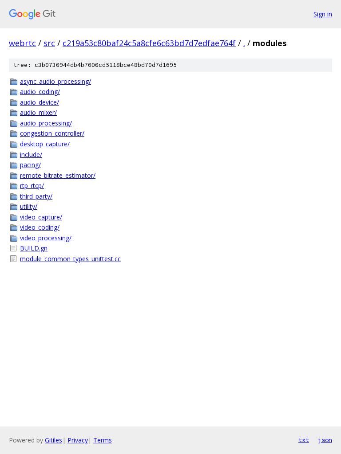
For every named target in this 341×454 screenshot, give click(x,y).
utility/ (28, 206)
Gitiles (53, 440)
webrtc (22, 43)
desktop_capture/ (45, 144)
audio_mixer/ (38, 112)
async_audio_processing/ (55, 81)
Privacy (77, 440)
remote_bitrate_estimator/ (57, 175)
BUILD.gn (34, 248)
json (325, 440)
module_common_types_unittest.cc (70, 258)
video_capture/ (41, 217)
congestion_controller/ (52, 133)
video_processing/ (45, 238)
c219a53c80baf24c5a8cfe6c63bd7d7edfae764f (149, 43)
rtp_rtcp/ (32, 185)
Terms (102, 440)
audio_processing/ (46, 123)
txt (303, 440)
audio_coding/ (40, 91)
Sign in (322, 14)
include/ (31, 154)
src (49, 43)
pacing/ (30, 164)
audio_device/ (39, 102)
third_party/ (36, 196)
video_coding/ (39, 227)
